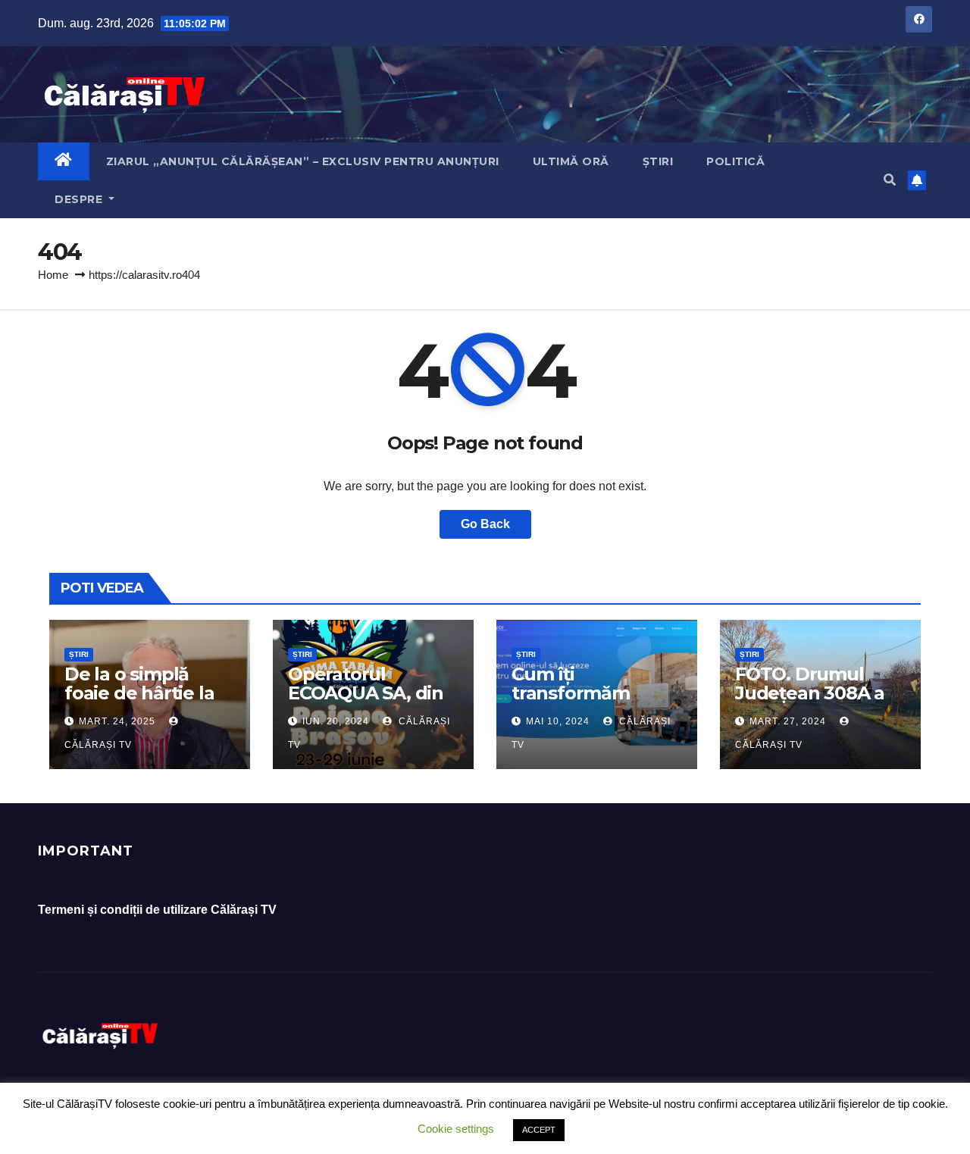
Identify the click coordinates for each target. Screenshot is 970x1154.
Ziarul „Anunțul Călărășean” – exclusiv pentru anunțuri (302, 161)
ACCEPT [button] (538, 1129)
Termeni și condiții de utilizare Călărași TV (157, 909)
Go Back (485, 524)
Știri (658, 161)
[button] (890, 180)
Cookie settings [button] (456, 1128)
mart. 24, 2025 (117, 721)
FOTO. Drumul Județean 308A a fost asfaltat (809, 693)
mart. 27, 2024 (787, 721)
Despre (80, 199)
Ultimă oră (571, 161)
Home (53, 274)
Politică (735, 161)
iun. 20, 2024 (335, 721)
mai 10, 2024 (558, 721)
